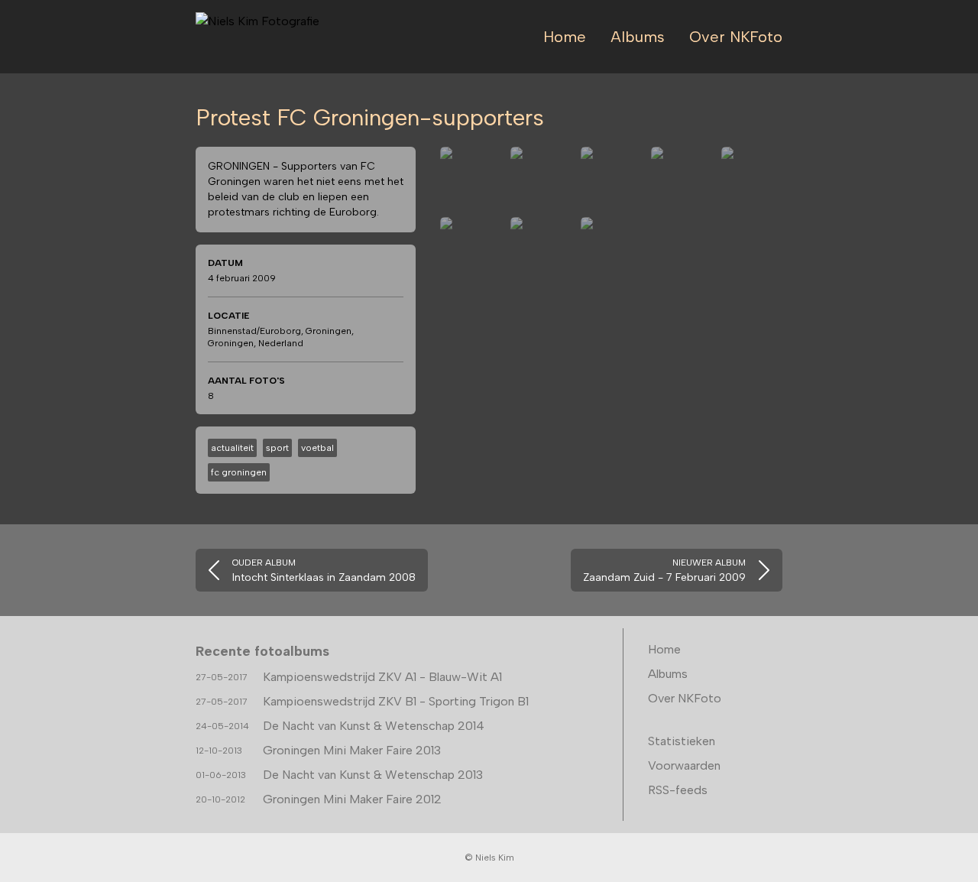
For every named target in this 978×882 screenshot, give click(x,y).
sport (277, 448)
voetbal (317, 448)
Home (564, 37)
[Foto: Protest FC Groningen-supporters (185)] (611, 247)
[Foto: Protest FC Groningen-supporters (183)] (470, 247)
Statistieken (681, 741)
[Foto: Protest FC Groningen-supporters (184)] (541, 247)
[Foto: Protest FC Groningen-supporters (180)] (611, 177)
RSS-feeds (678, 790)
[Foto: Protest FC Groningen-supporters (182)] (751, 177)
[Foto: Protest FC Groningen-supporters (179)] (541, 177)
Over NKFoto (735, 37)
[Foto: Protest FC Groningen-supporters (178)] (470, 177)
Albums (637, 37)
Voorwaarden (684, 765)
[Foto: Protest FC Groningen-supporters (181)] (681, 177)
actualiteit (232, 448)
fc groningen (239, 472)
